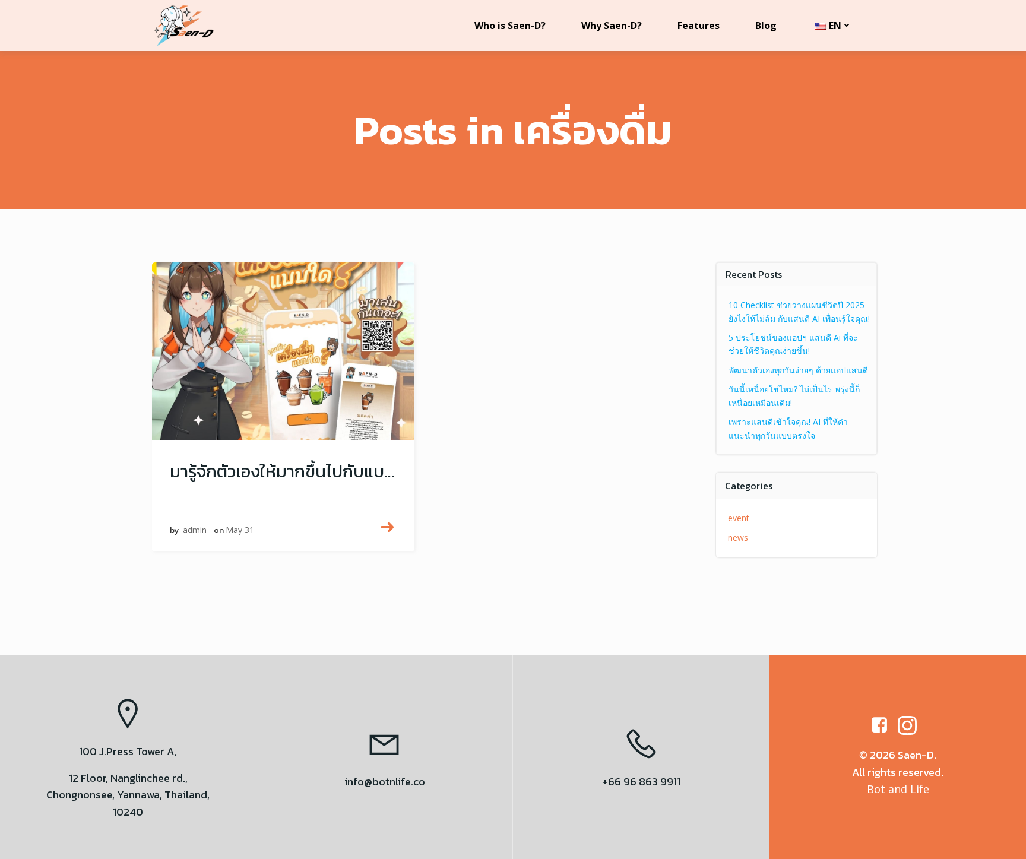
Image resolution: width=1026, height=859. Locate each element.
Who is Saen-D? (510, 25)
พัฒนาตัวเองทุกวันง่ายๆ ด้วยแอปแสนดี (798, 370)
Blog (766, 25)
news (738, 537)
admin (195, 529)
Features (698, 25)
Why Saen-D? (611, 25)
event (738, 518)
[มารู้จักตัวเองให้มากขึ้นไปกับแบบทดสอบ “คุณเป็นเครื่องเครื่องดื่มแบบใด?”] (283, 349)
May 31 (240, 529)
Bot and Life (898, 789)
